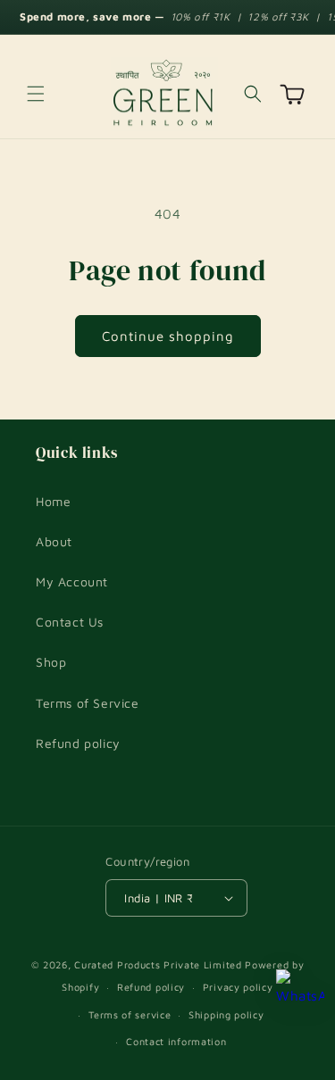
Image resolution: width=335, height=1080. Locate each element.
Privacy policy (238, 987)
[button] (35, 93)
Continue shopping (168, 336)
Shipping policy (226, 1014)
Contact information (176, 1041)
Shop (51, 661)
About (54, 541)
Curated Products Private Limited (157, 964)
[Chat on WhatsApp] (300, 993)
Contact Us (70, 621)
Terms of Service (87, 702)
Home (53, 501)
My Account (72, 581)
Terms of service (129, 1014)
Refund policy (78, 743)
